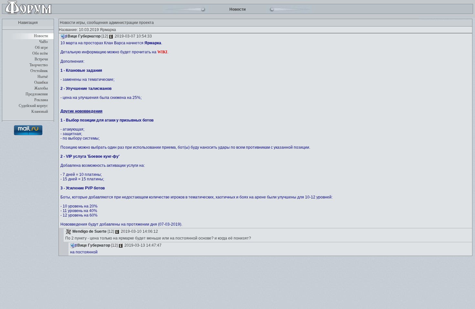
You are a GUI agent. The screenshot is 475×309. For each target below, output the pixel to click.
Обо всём (40, 53)
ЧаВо (43, 41)
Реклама (41, 100)
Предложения (37, 94)
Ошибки (41, 82)
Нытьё (42, 76)
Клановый (39, 111)
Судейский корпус (33, 105)
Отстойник (39, 71)
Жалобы (41, 88)
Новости (41, 36)
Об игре (41, 47)
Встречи (41, 59)
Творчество (38, 65)
